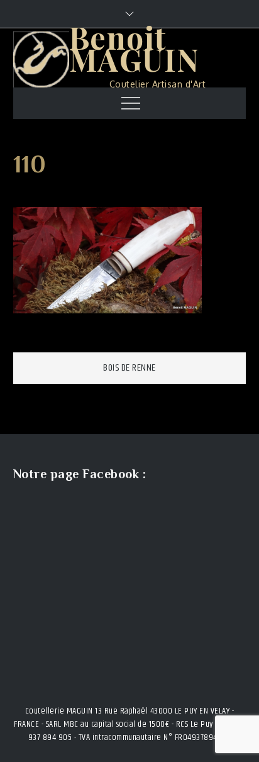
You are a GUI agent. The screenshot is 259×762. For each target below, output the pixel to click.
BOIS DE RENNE (129, 368)
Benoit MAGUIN (134, 48)
